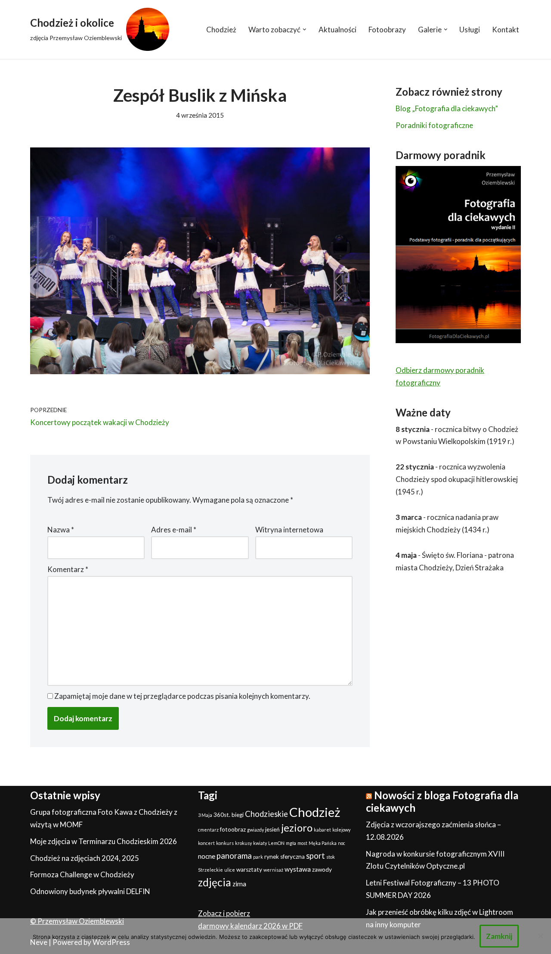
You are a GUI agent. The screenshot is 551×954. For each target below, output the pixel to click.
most (302, 843)
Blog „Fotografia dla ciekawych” (447, 108)
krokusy (243, 843)
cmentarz (208, 829)
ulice (229, 870)
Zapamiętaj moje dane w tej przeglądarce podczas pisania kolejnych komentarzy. (182, 696)
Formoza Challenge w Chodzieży (82, 874)
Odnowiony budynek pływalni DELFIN (90, 891)
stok (330, 857)
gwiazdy (255, 829)
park (258, 857)
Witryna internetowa (289, 529)
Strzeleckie (210, 870)
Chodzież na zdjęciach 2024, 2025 (84, 858)
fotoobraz (233, 829)
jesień (272, 829)
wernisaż (273, 870)
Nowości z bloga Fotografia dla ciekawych (442, 801)
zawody (322, 869)
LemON (276, 843)
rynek (271, 856)
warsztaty (249, 869)
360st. (222, 814)
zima (239, 884)
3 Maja (205, 815)
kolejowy (341, 829)
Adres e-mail (173, 529)
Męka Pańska (323, 843)
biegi (238, 814)
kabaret (322, 829)
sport (315, 855)
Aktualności (337, 29)
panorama (234, 855)
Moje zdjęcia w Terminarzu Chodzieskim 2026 (103, 841)
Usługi (469, 29)
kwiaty (260, 843)
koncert (206, 843)
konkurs (225, 843)
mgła (291, 843)
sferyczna (292, 856)
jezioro (297, 827)
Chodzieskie (266, 814)
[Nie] (540, 936)
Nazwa (60, 529)
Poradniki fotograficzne (434, 125)
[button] (304, 29)
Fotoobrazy (387, 29)
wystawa (298, 869)
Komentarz (67, 569)
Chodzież (221, 29)
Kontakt (505, 29)
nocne (206, 856)
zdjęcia (214, 882)
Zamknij (499, 936)
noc (341, 843)
